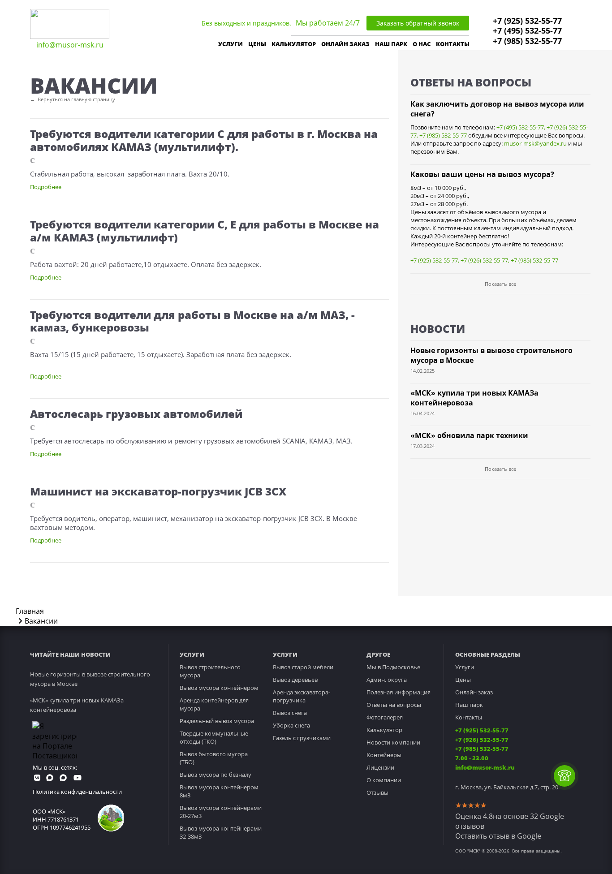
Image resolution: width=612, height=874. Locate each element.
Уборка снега (291, 725)
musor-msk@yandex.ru (535, 143)
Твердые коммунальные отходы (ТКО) (214, 737)
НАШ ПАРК (391, 44)
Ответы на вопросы (393, 705)
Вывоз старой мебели (303, 667)
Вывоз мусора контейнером (219, 688)
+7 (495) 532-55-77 (527, 30)
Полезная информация (398, 692)
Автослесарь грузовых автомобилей (136, 413)
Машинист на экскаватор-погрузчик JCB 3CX (158, 491)
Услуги (464, 667)
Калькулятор (294, 44)
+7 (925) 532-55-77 (527, 20)
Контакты (468, 717)
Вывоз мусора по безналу (215, 775)
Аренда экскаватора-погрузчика (301, 696)
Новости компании (393, 742)
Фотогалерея (384, 717)
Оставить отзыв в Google (498, 836)
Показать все (500, 283)
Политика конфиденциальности (77, 792)
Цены (463, 680)
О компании (383, 780)
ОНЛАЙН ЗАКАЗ (345, 44)
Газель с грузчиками (302, 738)
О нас (422, 44)
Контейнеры (383, 755)
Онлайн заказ (474, 692)
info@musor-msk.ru (69, 45)
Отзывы (377, 792)
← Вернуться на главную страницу (72, 99)
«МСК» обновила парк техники (469, 435)
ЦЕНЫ (257, 44)
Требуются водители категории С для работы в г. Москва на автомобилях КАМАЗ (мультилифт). (204, 140)
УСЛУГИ (230, 44)
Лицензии (380, 767)
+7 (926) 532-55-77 (484, 260)
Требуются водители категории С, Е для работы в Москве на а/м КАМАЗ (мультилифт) (204, 231)
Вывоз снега (290, 713)
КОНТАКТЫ (453, 44)
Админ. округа (386, 680)
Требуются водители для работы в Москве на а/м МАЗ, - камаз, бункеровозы (192, 321)
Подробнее (45, 187)
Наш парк (469, 705)
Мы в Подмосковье (393, 667)
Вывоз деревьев (295, 680)
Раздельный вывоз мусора (217, 721)
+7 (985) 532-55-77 (527, 40)
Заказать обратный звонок (417, 23)
